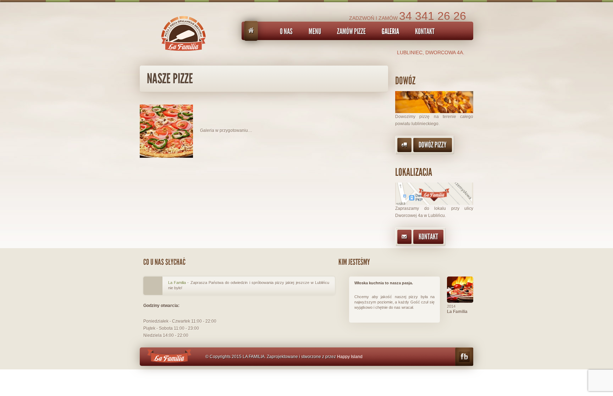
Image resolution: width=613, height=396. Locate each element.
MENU (315, 31)
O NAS (286, 31)
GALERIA (390, 31)
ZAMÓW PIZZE (351, 31)
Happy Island (350, 356)
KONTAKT (425, 31)
